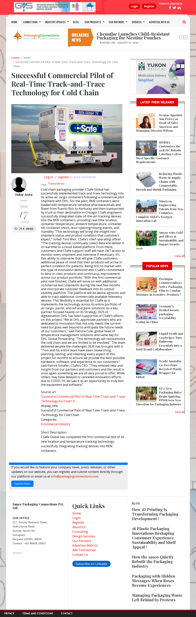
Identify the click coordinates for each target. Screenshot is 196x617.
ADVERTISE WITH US (159, 22)
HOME (14, 22)
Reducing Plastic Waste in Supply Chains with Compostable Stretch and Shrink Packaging (159, 181)
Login (134, 6)
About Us (79, 527)
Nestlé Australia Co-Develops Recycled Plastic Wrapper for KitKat (159, 369)
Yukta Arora (24, 195)
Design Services (83, 536)
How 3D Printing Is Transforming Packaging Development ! (155, 514)
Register (149, 6)
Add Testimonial (84, 550)
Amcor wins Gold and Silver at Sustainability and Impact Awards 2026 (160, 240)
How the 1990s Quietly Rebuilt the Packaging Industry (152, 561)
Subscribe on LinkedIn (91, 564)
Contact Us (80, 555)
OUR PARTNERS (116, 22)
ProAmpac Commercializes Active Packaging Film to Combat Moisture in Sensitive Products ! (159, 286)
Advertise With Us (85, 545)
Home (15, 58)
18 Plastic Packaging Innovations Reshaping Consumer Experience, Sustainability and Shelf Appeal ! (154, 537)
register (63, 177)
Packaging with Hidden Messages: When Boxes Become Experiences (153, 580)
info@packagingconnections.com (74, 476)
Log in (48, 177)
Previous (89, 9)
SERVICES (136, 22)
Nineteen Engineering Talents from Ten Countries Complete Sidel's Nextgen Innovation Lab (159, 211)
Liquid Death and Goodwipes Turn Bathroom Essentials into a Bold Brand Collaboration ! (159, 341)
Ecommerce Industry (55, 424)
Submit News (22, 483)
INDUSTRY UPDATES (55, 22)
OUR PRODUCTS (93, 22)
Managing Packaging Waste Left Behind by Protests (157, 597)
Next (94, 9)
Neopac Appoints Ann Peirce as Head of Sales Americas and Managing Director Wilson (159, 123)
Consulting (80, 532)
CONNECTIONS (30, 22)
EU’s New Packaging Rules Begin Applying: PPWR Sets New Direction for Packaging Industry (159, 396)
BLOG (76, 22)
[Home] (36, 35)
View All (180, 256)
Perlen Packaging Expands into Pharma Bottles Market (136, 32)
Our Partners (81, 541)
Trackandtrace (56, 183)
